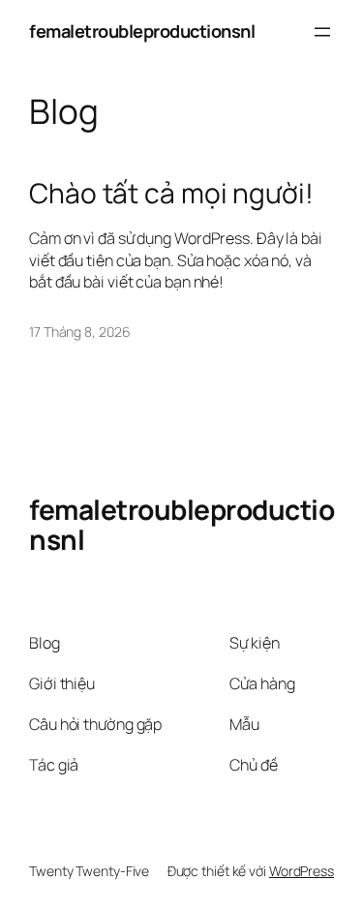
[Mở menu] (322, 32)
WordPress (301, 871)
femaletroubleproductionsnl (142, 31)
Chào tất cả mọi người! (171, 193)
